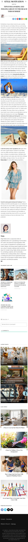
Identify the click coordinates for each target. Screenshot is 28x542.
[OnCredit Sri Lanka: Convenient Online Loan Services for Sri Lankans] (7, 297)
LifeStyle (14, 4)
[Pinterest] (1, 261)
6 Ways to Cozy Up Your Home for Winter (14, 427)
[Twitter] (5, 509)
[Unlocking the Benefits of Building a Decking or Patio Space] (14, 374)
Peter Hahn (4, 159)
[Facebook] (2, 509)
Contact (3, 519)
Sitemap (13, 524)
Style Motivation (14, 1)
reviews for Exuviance (10, 70)
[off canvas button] (2, 1)
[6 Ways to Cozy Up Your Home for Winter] (14, 418)
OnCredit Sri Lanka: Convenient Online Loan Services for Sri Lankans (7, 306)
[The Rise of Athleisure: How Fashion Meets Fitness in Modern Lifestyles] (7, 274)
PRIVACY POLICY (5, 524)
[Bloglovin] (11, 509)
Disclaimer (9, 519)
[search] (25, 1)
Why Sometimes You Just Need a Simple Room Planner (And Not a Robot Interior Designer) (13, 362)
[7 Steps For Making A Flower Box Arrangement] (14, 441)
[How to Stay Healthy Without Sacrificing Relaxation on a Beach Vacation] (20, 274)
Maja (6, 16)
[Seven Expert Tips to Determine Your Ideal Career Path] (14, 489)
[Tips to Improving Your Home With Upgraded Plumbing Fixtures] (14, 465)
